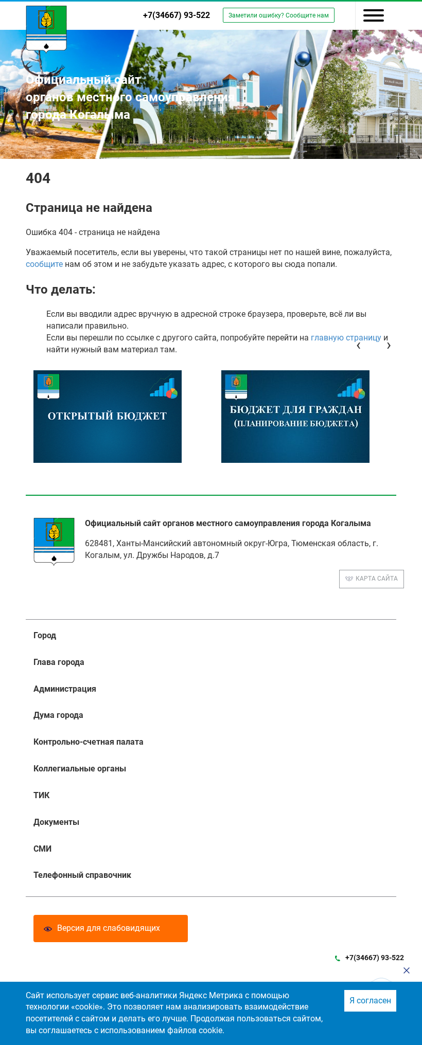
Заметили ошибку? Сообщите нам (278, 15)
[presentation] (358, 345)
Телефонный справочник (82, 875)
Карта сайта (377, 578)
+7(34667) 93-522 (176, 15)
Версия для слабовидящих (108, 928)
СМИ (42, 849)
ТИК (41, 795)
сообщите (44, 264)
